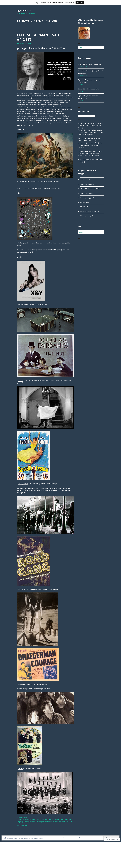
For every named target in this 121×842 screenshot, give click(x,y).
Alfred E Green (20, 819)
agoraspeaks (24, 10)
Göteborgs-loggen (86, 193)
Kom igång (80, 2)
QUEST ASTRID (85, 180)
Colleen (20, 768)
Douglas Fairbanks (59, 819)
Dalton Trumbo (49, 819)
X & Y (40, 823)
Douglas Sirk (67, 819)
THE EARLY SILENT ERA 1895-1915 (91, 189)
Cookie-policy (39, 838)
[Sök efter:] (91, 48)
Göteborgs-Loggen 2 (87, 198)
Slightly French (23, 483)
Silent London (84, 207)
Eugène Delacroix (33, 821)
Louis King (41, 821)
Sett (29, 43)
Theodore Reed (23, 823)
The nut (20, 380)
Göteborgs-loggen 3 (87, 184)
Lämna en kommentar (23, 825)
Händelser (20, 43)
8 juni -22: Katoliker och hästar (88, 89)
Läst (25, 43)
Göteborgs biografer (87, 216)
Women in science (33, 823)
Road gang (21, 589)
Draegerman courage (25, 684)
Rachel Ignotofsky (50, 821)
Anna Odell (28, 819)
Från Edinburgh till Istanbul (89, 211)
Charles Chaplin (35, 819)
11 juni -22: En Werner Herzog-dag (89, 64)
